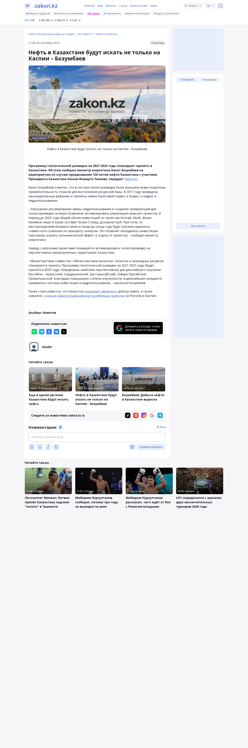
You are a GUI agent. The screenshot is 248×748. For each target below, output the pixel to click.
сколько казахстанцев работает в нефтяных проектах (84, 296)
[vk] (56, 332)
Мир (100, 5)
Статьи (123, 5)
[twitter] (64, 332)
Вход (163, 427)
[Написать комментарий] (97, 437)
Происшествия (138, 5)
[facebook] (49, 332)
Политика (89, 5)
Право (153, 5)
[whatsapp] (34, 332)
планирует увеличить (101, 291)
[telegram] (42, 332)
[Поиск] (220, 6)
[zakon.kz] (46, 6)
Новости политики (106, 34)
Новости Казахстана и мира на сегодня (51, 34)
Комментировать (151, 447)
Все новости (85, 34)
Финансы (111, 5)
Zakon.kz (131, 179)
